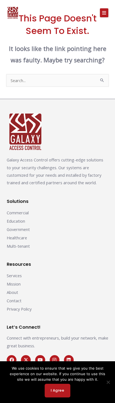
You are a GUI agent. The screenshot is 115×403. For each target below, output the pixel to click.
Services (14, 275)
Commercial (18, 212)
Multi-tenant (18, 246)
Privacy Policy (19, 309)
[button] (104, 12)
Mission (14, 284)
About (12, 292)
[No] (108, 382)
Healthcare (17, 237)
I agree (57, 390)
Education (16, 221)
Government (18, 229)
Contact (14, 300)
